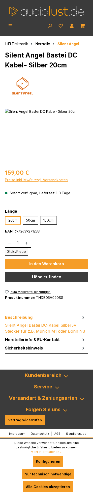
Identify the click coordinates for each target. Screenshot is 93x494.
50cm (30, 220)
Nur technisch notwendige (48, 474)
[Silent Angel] (46, 86)
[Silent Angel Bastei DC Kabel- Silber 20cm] (46, 137)
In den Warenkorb (46, 263)
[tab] (45, 324)
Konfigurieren (48, 461)
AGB (57, 434)
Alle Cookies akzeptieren (48, 487)
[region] (46, 137)
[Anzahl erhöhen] (26, 243)
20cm (12, 220)
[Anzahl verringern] (9, 243)
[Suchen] (49, 25)
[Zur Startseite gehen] (46, 11)
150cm (48, 220)
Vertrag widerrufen (25, 420)
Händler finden (46, 276)
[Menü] (10, 25)
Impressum (17, 434)
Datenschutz (40, 434)
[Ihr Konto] (71, 25)
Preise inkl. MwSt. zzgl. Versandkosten (36, 180)
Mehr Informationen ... (46, 452)
